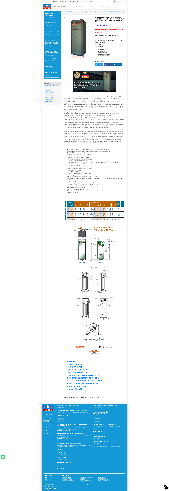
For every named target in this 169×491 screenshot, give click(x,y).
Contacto (109, 6)
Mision (45, 477)
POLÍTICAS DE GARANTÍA (50, 97)
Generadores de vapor (51, 30)
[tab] (52, 16)
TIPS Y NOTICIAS (48, 101)
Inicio (79, 6)
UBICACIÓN (47, 90)
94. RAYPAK (86, 11)
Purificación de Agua (51, 72)
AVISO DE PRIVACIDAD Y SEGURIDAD (52, 85)
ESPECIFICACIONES (75, 364)
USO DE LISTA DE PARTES (78, 370)
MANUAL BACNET (74, 389)
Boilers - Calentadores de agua (52, 17)
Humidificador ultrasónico (67, 478)
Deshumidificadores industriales (86, 477)
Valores (45, 479)
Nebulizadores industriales (67, 479)
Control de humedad (51, 22)
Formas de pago (94, 6)
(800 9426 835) (74, 1)
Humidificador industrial (66, 477)
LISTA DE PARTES (74, 367)
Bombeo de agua (49, 66)
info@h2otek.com (60, 1)
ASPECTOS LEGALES (49, 92)
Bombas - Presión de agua (51, 67)
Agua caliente (49, 15)
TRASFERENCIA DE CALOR (78, 386)
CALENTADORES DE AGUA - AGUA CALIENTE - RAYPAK (99, 11)
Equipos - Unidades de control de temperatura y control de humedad (52, 42)
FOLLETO (71, 362)
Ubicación (85, 6)
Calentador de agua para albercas (86, 484)
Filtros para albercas (101, 477)
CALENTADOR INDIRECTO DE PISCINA (83, 378)
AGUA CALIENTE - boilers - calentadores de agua (74, 11)
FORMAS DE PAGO (48, 99)
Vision (45, 478)
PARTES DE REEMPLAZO (77, 372)
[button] (65, 17)
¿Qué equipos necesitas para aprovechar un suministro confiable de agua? (108, 446)
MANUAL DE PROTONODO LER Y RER (82, 383)
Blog (102, 6)
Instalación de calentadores (103, 479)
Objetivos (46, 480)
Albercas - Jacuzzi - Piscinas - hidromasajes (52, 52)
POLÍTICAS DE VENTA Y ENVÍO (51, 103)
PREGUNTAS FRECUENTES (50, 95)
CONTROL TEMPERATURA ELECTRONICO (84, 375)
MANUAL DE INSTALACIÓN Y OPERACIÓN (84, 381)
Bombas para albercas (102, 478)
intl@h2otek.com (96, 409)
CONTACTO (47, 88)
